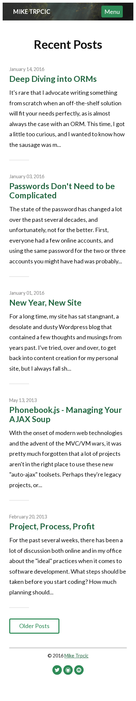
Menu (112, 11)
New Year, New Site (45, 302)
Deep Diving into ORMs (53, 78)
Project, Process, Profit (52, 526)
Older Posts (34, 625)
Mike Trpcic (31, 11)
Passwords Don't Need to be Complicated (62, 190)
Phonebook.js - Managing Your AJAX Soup (65, 414)
